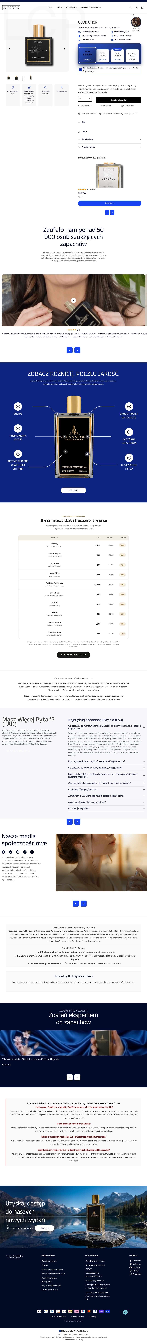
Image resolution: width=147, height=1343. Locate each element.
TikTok (136, 1271)
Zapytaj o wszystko (18, 751)
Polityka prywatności (95, 1280)
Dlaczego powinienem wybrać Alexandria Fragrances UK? (96, 762)
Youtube (136, 1267)
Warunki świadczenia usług (53, 1274)
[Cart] (142, 7)
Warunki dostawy (49, 1261)
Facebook (137, 1261)
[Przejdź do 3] (23, 78)
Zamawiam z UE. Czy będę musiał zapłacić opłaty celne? (96, 796)
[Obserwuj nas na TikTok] (25, 852)
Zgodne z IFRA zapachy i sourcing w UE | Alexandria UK (98, 1295)
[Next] (77, 350)
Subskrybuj (44, 1228)
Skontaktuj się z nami (95, 1261)
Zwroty (45, 1265)
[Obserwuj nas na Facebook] (3, 852)
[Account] (136, 7)
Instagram (137, 1264)
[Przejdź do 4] (31, 77)
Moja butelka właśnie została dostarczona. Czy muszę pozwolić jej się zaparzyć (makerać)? (102, 775)
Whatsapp (137, 1274)
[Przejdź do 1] (9, 77)
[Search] (130, 7)
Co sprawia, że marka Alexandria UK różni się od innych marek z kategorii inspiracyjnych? (104, 727)
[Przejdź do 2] (16, 77)
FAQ (59, 7)
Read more (6, 1064)
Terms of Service (58, 1316)
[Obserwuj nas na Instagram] (10, 852)
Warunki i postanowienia (52, 1269)
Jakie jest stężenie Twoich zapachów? (87, 802)
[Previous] (70, 350)
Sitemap (92, 1316)
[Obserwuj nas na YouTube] (18, 852)
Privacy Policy (77, 1316)
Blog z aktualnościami (51, 1286)
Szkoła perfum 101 (50, 1290)
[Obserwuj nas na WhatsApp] (32, 852)
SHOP (50, 7)
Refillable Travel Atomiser (91, 7)
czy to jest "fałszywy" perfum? (83, 790)
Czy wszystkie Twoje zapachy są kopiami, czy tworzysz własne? (99, 783)
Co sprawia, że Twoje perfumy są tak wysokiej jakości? (95, 768)
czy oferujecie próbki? (79, 809)
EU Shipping (70, 7)
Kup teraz (73, 490)
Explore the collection (73, 655)
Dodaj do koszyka (118, 100)
